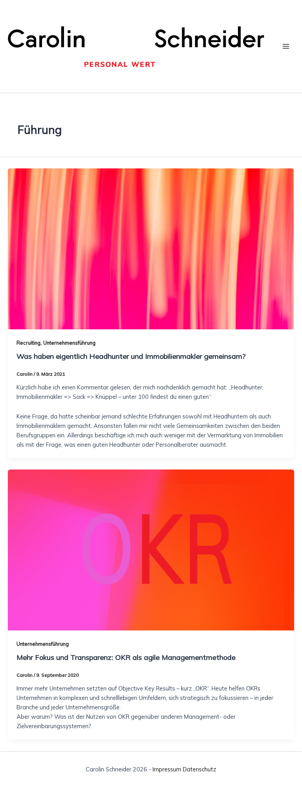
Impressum (167, 769)
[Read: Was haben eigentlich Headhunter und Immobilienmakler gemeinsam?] (151, 248)
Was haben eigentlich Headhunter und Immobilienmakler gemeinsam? (131, 356)
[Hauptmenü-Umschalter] (286, 46)
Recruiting (29, 343)
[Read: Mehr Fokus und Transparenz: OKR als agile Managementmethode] (151, 549)
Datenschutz (199, 769)
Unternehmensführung (69, 343)
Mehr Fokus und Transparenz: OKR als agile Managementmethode (126, 657)
